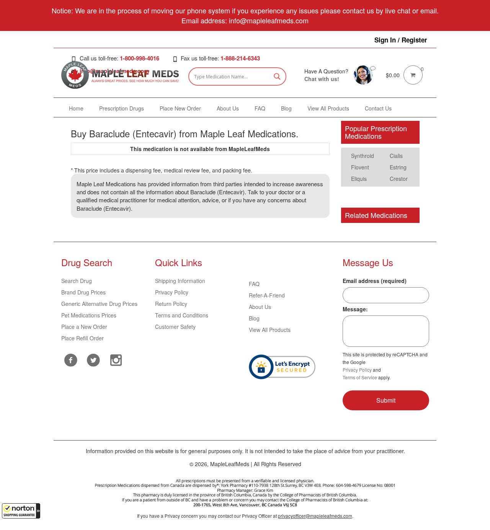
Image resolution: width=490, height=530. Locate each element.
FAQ (254, 284)
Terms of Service (360, 377)
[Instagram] (115, 359)
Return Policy (171, 303)
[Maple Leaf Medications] (363, 74)
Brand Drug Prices (83, 292)
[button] (21, 511)
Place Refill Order (82, 338)
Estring (398, 167)
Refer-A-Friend (267, 295)
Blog (254, 318)
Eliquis (359, 178)
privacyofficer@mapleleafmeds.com (315, 515)
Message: (355, 309)
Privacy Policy (171, 292)
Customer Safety (175, 326)
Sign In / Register (400, 39)
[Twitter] (93, 359)
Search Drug (76, 281)
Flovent (360, 167)
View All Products (270, 329)
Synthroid (362, 155)
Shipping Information (180, 281)
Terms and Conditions (181, 315)
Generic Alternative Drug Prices (99, 303)
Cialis (396, 155)
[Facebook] (70, 360)
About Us (260, 307)
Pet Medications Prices (88, 315)
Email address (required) (375, 281)
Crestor (399, 178)
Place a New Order (84, 326)
